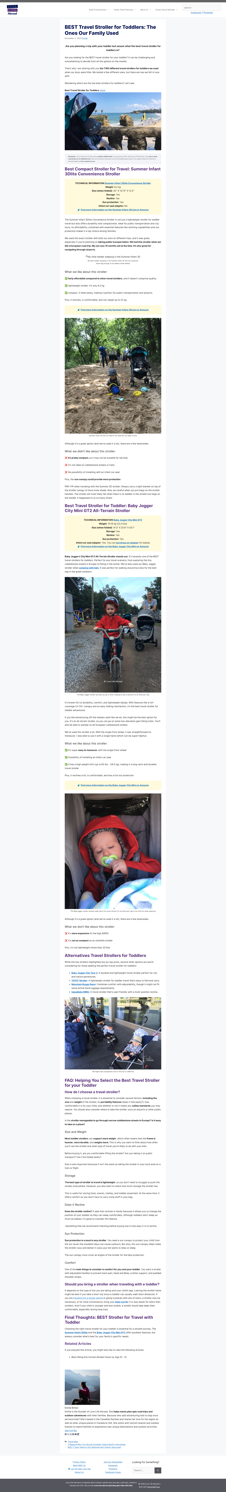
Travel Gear (73, 1441)
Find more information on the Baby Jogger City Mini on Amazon (115, 546)
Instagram (196, 12)
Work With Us (79, 1465)
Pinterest (208, 12)
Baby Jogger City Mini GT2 (128, 520)
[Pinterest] (73, 1434)
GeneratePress (153, 1487)
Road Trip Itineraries (97, 10)
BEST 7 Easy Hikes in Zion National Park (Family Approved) (94, 1447)
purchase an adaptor (127, 542)
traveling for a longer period (88, 1298)
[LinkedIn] (78, 1434)
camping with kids (89, 568)
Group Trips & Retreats (165, 10)
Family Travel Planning (123, 10)
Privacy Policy (79, 1462)
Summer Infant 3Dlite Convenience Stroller (128, 183)
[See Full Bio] (78, 1430)
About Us (144, 10)
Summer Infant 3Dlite (76, 1332)
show (102, 90)
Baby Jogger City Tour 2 (84, 973)
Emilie (85, 38)
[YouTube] (76, 1434)
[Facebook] (66, 1434)
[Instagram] (71, 1434)
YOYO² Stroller (79, 980)
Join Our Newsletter (113, 1462)
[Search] (158, 1470)
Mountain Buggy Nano (83, 984)
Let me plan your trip (81, 1469)
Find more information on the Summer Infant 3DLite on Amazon (115, 209)
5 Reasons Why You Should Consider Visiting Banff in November (97, 1444)
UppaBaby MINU (80, 992)
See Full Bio (71, 1430)
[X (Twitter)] (68, 1434)
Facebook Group (113, 1472)
